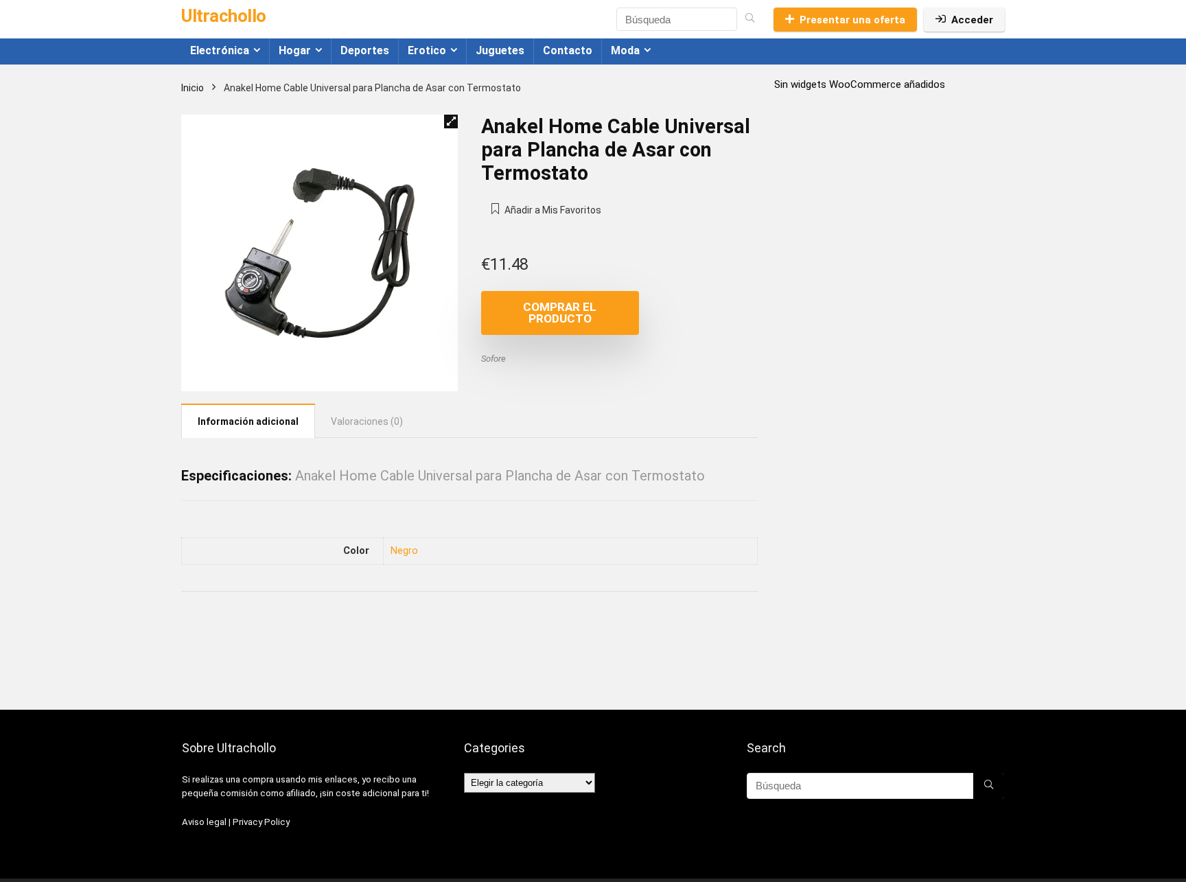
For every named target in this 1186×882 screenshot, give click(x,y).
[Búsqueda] (750, 19)
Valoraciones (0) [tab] (367, 421)
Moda (625, 50)
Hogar (295, 50)
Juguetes (500, 50)
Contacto (567, 50)
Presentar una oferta (852, 20)
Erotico (427, 50)
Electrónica (219, 50)
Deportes (364, 50)
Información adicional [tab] (248, 421)
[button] (451, 121)
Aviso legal (204, 822)
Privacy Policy (261, 822)
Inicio (192, 87)
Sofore (493, 358)
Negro (404, 551)
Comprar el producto (559, 312)
